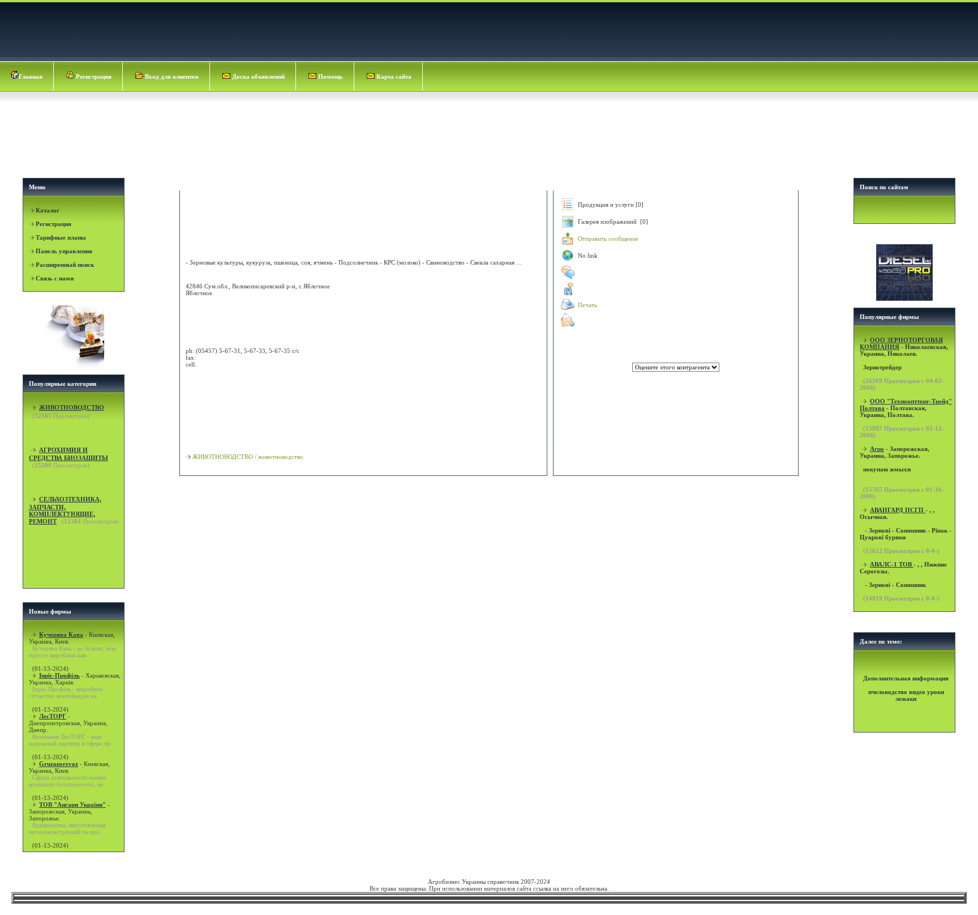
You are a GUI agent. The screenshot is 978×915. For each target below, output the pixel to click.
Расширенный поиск (65, 264)
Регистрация (92, 76)
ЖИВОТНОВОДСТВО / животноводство (247, 456)
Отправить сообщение (608, 238)
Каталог (47, 210)
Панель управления (64, 251)
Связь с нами (55, 278)
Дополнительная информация (906, 678)
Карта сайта (393, 76)
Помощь (329, 76)
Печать (587, 304)
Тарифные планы (61, 237)
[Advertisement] (490, 145)
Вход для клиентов (171, 76)
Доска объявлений (257, 76)
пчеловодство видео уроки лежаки (906, 695)
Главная (30, 76)
